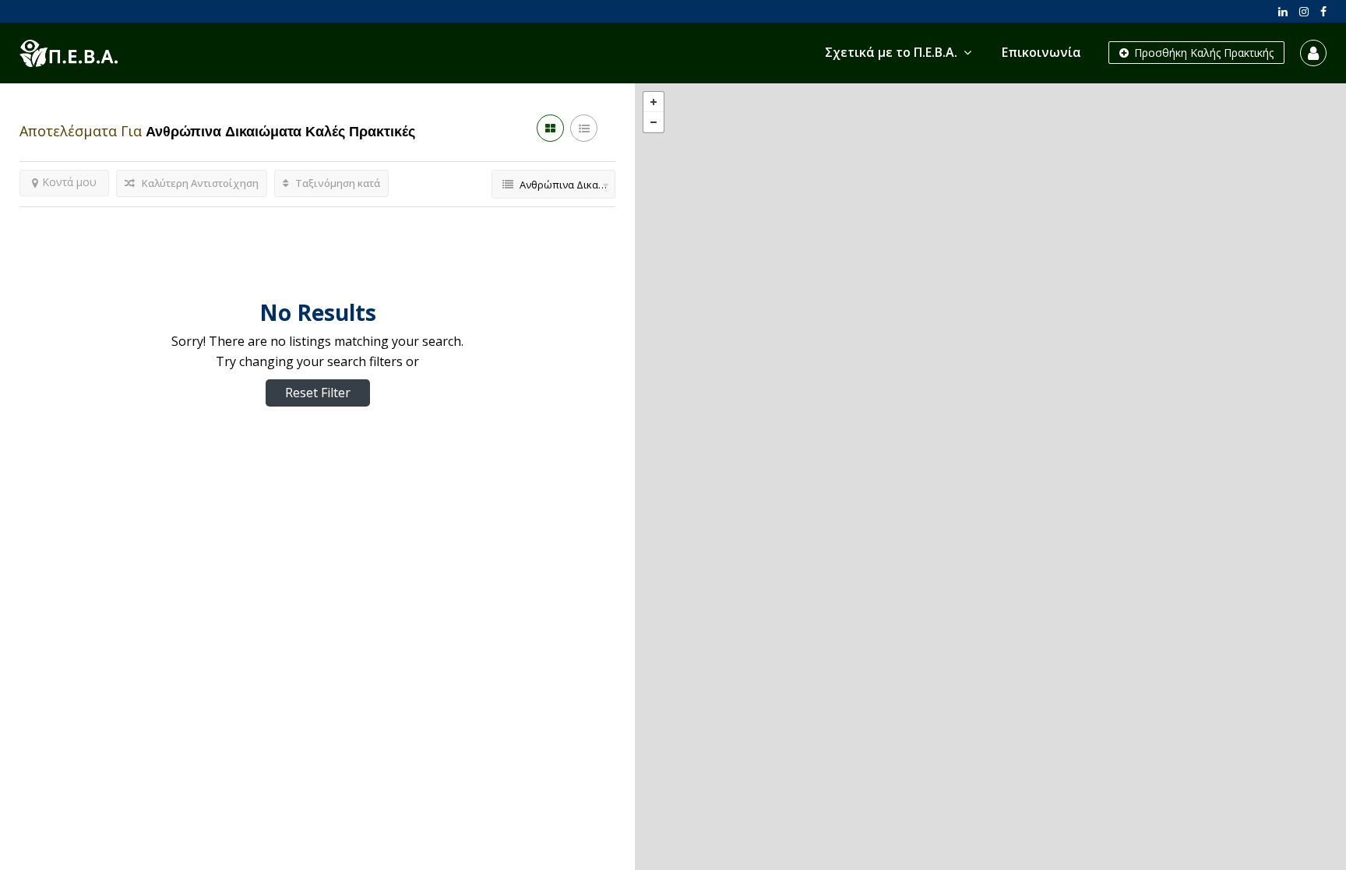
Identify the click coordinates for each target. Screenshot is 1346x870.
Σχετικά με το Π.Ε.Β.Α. (891, 52)
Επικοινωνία (1041, 52)
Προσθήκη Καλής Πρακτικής (1202, 52)
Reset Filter (318, 392)
